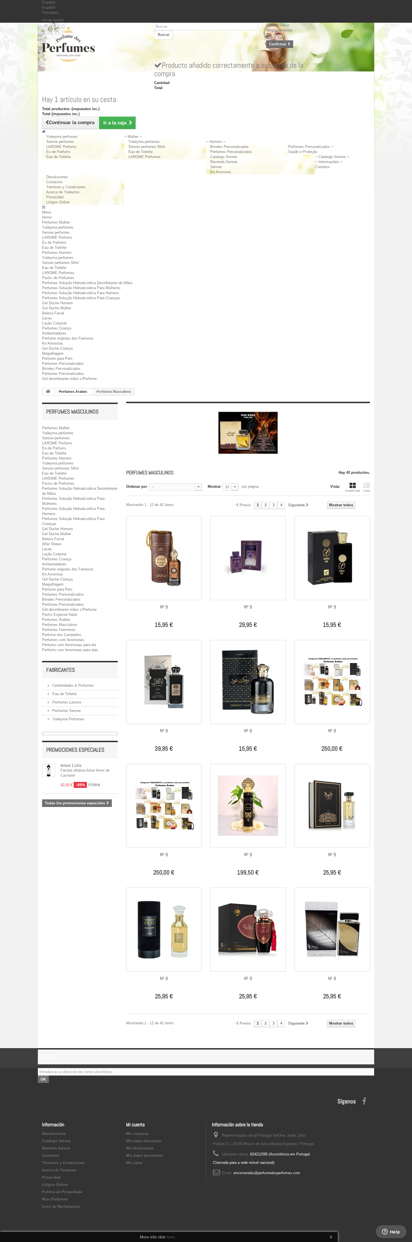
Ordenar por (136, 486)
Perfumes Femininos (59, 630)
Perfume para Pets (57, 358)
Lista (367, 490)
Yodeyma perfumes (62, 136)
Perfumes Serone (66, 711)
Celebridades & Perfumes (72, 685)
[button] (133, 136)
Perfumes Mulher (56, 222)
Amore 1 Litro (71, 765)
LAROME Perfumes (144, 157)
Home (47, 217)
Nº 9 (164, 607)
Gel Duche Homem (57, 303)
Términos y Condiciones (65, 187)
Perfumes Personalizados (231, 152)
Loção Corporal (54, 323)
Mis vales (134, 1163)
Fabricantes (60, 670)
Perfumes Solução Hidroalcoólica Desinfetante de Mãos (87, 283)
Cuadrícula (352, 490)
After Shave (51, 544)
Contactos (54, 182)
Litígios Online (58, 202)
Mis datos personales (144, 1155)
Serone (216, 167)
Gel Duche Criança (57, 348)
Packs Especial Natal (59, 614)
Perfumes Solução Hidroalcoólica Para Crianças (81, 298)
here (170, 1237)
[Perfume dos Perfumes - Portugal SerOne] (94, 44)
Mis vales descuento (143, 1141)
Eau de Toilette (58, 157)
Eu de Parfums (58, 152)
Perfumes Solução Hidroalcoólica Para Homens (80, 293)
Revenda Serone (223, 162)
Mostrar (214, 486)
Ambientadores (54, 333)
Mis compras (137, 1134)
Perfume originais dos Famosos (68, 338)
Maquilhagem (53, 353)
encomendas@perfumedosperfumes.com (266, 1173)
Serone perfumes (60, 142)
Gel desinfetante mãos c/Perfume (69, 379)
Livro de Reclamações (61, 1206)
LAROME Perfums (61, 147)
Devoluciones (57, 177)
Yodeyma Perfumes (67, 719)
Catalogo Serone (223, 157)
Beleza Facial (53, 313)
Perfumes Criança (56, 328)
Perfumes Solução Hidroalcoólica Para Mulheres (81, 288)
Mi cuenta (135, 1124)
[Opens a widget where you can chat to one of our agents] (391, 1232)
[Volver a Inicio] (48, 391)
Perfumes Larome (66, 702)
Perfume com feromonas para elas (70, 650)
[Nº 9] (164, 558)
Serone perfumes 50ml (146, 147)
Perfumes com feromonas (63, 640)
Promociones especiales (75, 749)
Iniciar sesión (53, 20)
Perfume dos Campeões (61, 635)
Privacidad (54, 197)
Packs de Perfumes (58, 278)
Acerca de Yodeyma (62, 192)
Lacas (47, 318)
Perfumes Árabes (56, 619)
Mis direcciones (140, 1148)
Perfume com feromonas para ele (69, 645)
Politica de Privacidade (62, 1192)
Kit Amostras (220, 172)
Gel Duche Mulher (56, 308)
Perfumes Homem (56, 252)
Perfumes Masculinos (59, 625)
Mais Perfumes (55, 1199)
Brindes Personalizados (229, 147)
